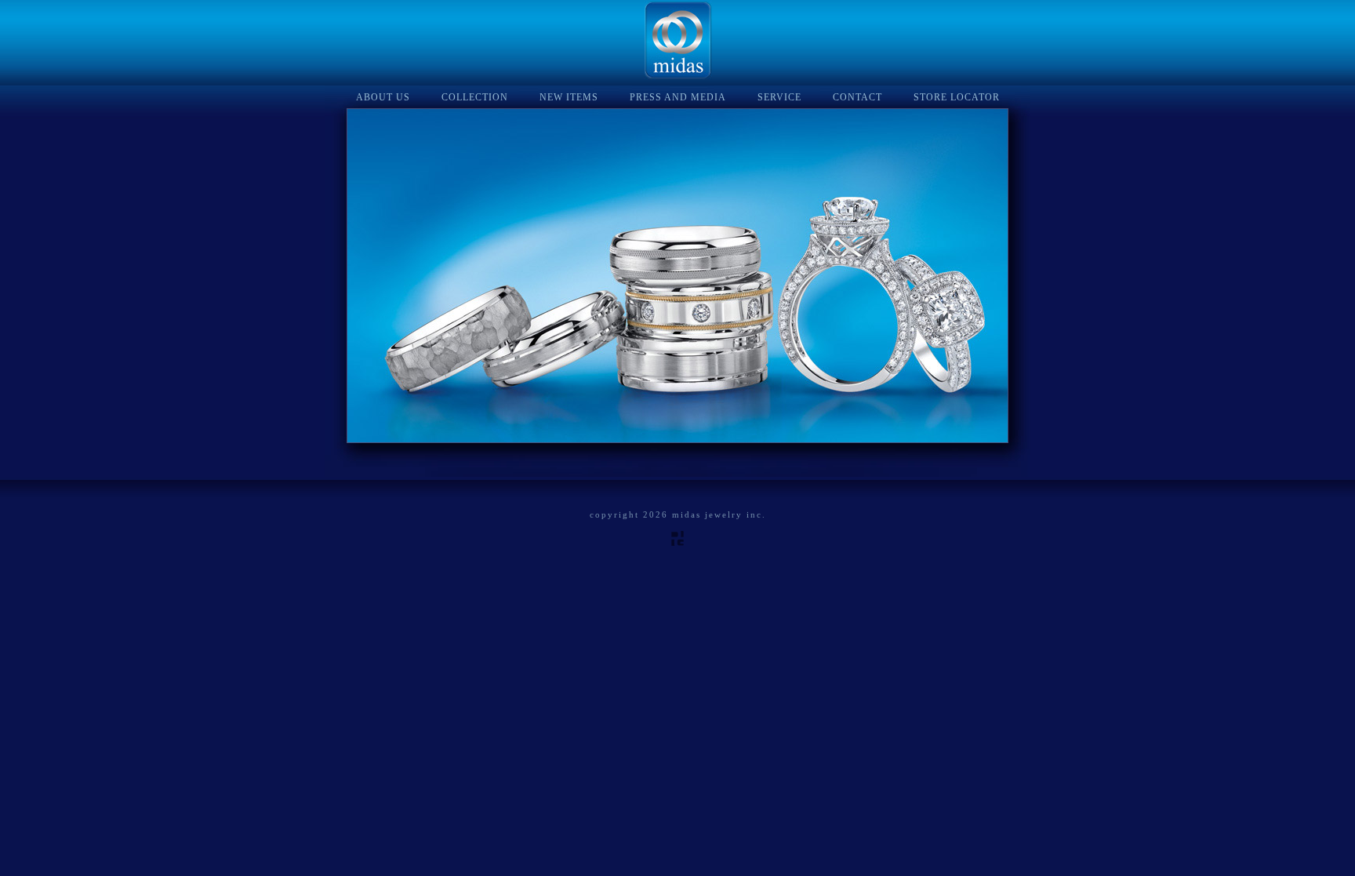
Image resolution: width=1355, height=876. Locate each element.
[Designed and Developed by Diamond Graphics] (677, 542)
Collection (474, 97)
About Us (383, 97)
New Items (568, 97)
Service (779, 97)
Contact (857, 97)
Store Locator (957, 97)
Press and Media (678, 97)
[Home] (678, 75)
